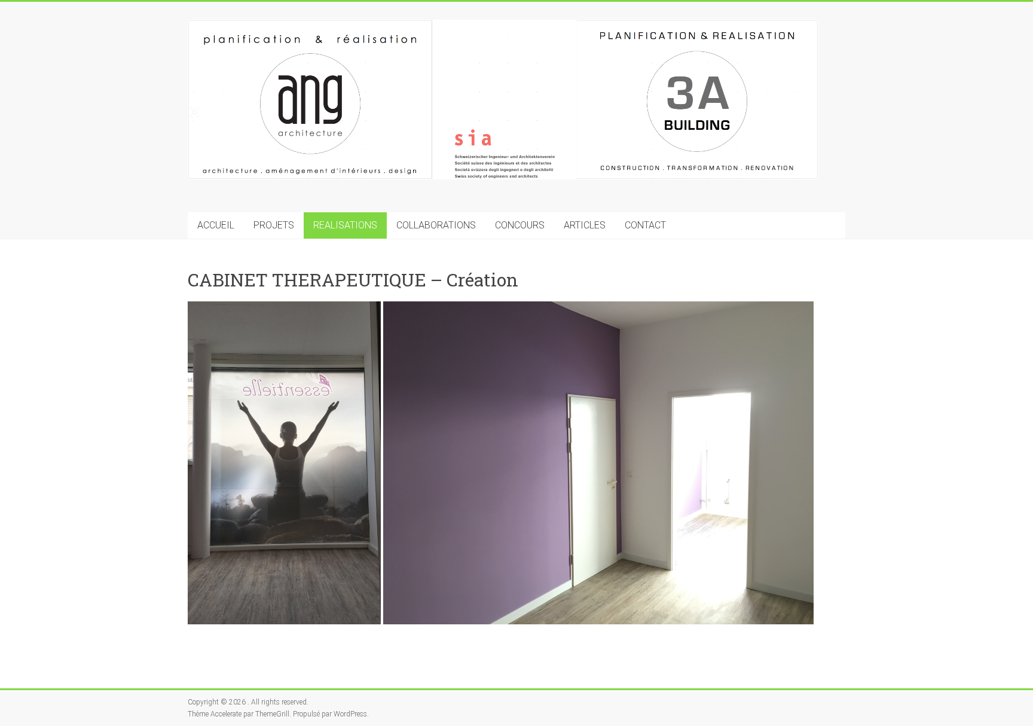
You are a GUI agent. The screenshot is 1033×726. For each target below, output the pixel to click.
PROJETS (273, 225)
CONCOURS (520, 225)
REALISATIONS (345, 225)
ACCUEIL (215, 225)
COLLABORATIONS (436, 225)
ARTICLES (585, 225)
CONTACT (645, 225)
